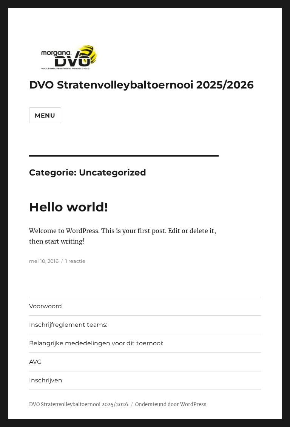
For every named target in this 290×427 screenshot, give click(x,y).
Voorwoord (45, 306)
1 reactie (75, 261)
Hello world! (68, 206)
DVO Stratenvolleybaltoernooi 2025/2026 (141, 84)
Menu (45, 115)
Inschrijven (45, 380)
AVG (35, 361)
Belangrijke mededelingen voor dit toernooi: (96, 343)
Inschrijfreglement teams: (68, 324)
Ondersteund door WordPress (171, 404)
